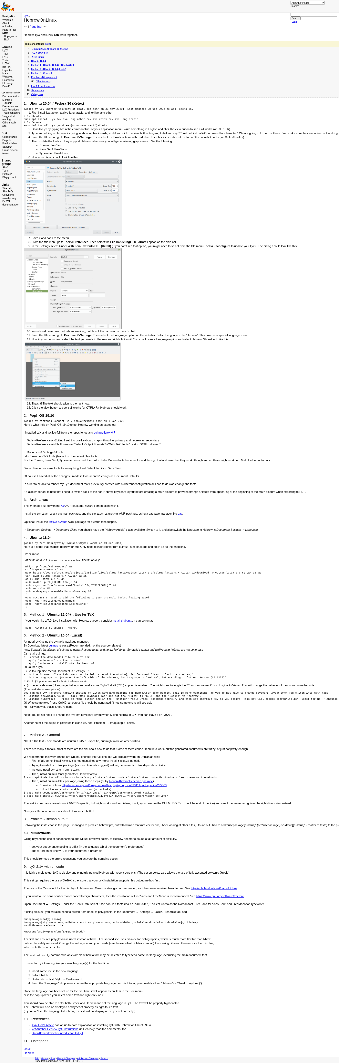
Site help (7, 188)
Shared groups (6, 162)
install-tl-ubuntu (122, 620)
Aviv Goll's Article (43, 1025)
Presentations (10, 106)
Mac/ (5, 73)
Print (52, 1058)
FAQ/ (5, 57)
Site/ (5, 167)
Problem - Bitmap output (44, 77)
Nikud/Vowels (43, 81)
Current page (9, 137)
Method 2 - (48, 69)
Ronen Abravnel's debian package (131, 781)
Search (104, 1058)
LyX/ (5, 50)
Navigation (9, 16)
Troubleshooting (11, 112)
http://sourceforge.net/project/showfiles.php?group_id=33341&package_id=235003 (114, 785)
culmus (53, 645)
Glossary (7, 83)
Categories (37, 94)
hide (47, 44)
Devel (5, 86)
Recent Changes (66, 1058)
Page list (7, 140)
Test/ (5, 170)
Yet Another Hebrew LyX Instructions (55, 1029)
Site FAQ (7, 191)
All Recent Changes (87, 1058)
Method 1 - (52, 65)
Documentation (10, 96)
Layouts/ (7, 70)
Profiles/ (7, 174)
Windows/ (7, 76)
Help (294, 21)
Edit (37, 1058)
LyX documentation (11, 93)
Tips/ (5, 53)
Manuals (7, 100)
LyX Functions (10, 109)
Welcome (7, 20)
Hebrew (29, 1053)
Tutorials (7, 103)
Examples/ (8, 80)
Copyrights (8, 195)
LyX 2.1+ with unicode (43, 86)
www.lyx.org (9, 198)
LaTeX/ (6, 63)
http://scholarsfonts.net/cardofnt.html (214, 888)
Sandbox (7, 146)
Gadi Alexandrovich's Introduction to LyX (57, 1033)
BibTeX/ (6, 67)
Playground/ (9, 177)
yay (180, 513)
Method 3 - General (41, 73)
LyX (26, 15)
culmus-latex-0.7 (104, 432)
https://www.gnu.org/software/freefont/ (220, 896)
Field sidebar (9, 143)
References (37, 90)
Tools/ (5, 60)
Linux (27, 1048)
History (44, 1058)
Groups (7, 46)
